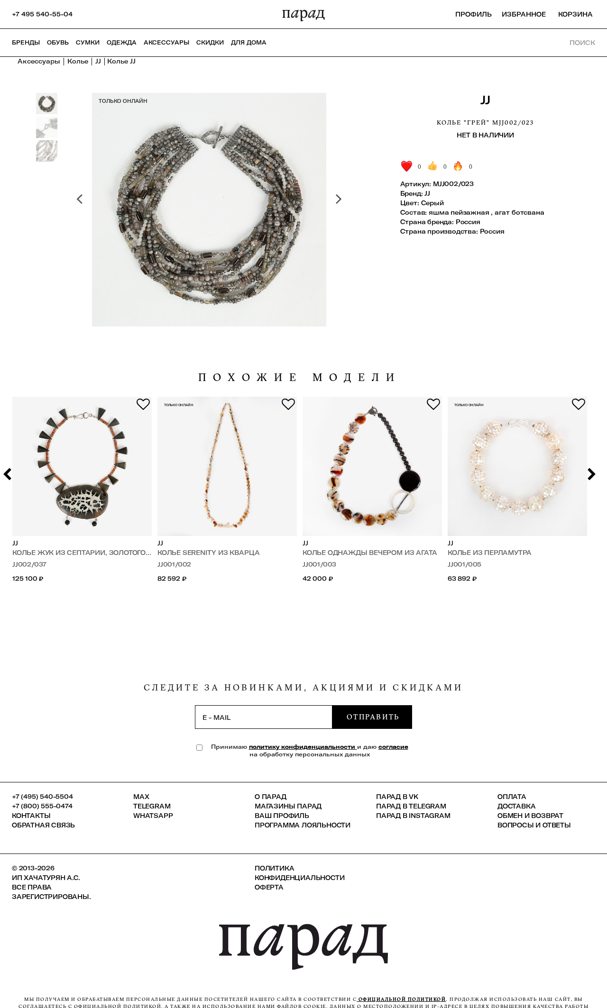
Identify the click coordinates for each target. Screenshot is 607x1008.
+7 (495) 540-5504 (42, 796)
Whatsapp (153, 815)
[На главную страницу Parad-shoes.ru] (303, 14)
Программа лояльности (302, 825)
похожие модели (299, 377)
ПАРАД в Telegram (411, 806)
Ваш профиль (282, 815)
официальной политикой (401, 999)
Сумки (88, 42)
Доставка (516, 806)
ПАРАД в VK (397, 796)
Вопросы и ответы (534, 825)
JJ (485, 99)
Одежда (122, 42)
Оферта (269, 887)
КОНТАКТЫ (31, 815)
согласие (393, 746)
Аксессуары (166, 42)
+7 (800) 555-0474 (42, 806)
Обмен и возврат (530, 815)
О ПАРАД (270, 796)
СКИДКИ (210, 42)
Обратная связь (43, 825)
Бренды (26, 42)
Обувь (58, 42)
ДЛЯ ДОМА (249, 42)
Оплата (511, 796)
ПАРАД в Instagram (413, 815)
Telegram (151, 806)
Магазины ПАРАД (288, 806)
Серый (432, 203)
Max (141, 796)
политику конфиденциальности (303, 746)
